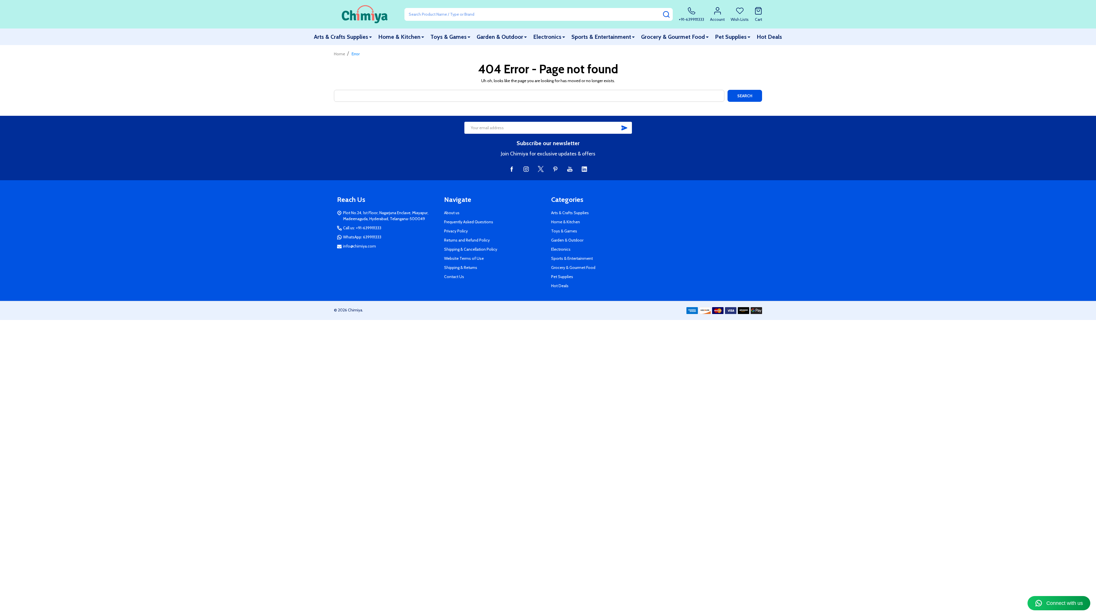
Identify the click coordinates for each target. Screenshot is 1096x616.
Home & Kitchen (399, 36)
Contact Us (454, 276)
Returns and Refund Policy (467, 240)
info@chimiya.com (359, 246)
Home (339, 53)
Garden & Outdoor (500, 36)
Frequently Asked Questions (468, 221)
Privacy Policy (456, 231)
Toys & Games (448, 36)
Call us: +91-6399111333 (362, 227)
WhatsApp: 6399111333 (362, 237)
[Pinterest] (555, 169)
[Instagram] (526, 169)
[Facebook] (511, 169)
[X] (540, 169)
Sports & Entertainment (601, 36)
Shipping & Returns (460, 267)
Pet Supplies (731, 36)
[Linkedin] (584, 169)
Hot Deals (769, 36)
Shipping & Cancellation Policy (470, 249)
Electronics (547, 36)
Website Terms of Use (464, 258)
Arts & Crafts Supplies (341, 36)
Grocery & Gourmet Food (673, 36)
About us (452, 212)
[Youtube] (570, 169)
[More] (370, 37)
